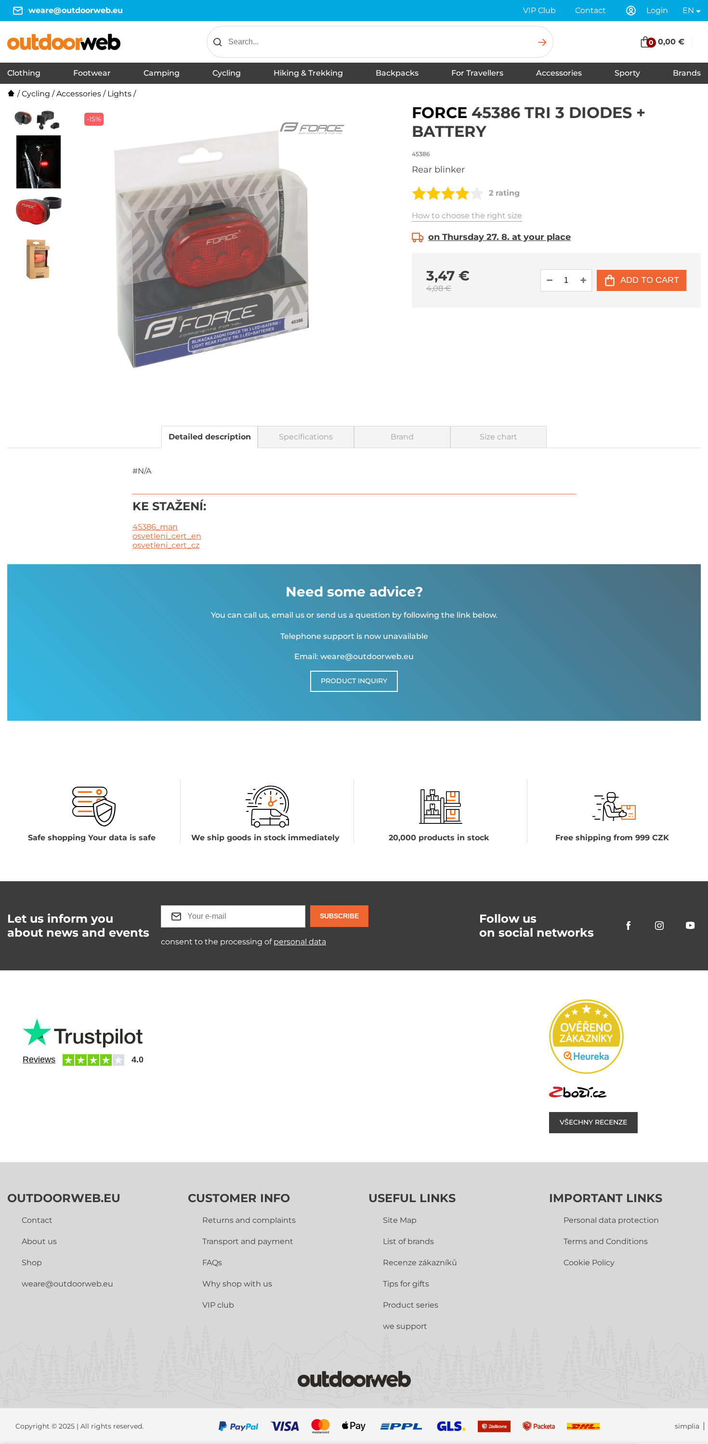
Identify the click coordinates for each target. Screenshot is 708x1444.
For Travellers (477, 73)
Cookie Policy (589, 1262)
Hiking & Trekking (308, 73)
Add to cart (649, 280)
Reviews (39, 1059)
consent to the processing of (243, 941)
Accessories (559, 73)
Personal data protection (611, 1220)
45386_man (155, 526)
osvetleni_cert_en (166, 536)
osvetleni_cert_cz (165, 545)
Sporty (627, 73)
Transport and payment (247, 1241)
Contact (590, 10)
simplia (687, 1426)
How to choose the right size (467, 215)
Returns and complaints (249, 1220)
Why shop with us (237, 1283)
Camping (162, 73)
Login (657, 10)
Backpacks (397, 73)
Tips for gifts (406, 1283)
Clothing (23, 73)
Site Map (400, 1220)
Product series (410, 1305)
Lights (119, 93)
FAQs (212, 1262)
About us (39, 1241)
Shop (32, 1262)
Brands (687, 73)
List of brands (408, 1241)
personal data (300, 941)
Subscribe (339, 916)
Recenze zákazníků (420, 1262)
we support (405, 1326)
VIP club (218, 1305)
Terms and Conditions (606, 1241)
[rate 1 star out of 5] (419, 193)
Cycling (226, 73)
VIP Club (539, 10)
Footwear (92, 73)
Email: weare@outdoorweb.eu (354, 656)
